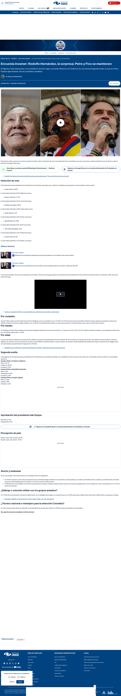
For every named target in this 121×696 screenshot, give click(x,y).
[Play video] (60, 123)
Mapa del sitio (57, 673)
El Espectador (31, 673)
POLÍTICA (21, 8)
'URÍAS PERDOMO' (56, 12)
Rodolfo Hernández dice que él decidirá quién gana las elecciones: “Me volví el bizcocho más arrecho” (37, 176)
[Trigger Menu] (2, 3)
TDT (55, 662)
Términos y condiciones (89, 668)
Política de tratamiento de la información (94, 662)
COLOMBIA (31, 8)
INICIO (47, 53)
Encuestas (20, 639)
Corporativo (87, 670)
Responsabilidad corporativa (91, 659)
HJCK (29, 668)
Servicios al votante (71, 53)
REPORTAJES (84, 8)
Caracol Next (31, 684)
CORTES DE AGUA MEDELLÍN (41, 12)
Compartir (114, 83)
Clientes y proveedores (60, 670)
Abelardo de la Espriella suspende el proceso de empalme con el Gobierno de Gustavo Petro (44, 255)
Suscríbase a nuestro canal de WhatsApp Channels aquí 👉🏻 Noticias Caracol (31, 169)
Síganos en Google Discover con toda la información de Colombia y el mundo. (92, 169)
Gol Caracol (31, 662)
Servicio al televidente (59, 657)
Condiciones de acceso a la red (91, 657)
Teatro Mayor (31, 676)
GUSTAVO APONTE (85, 12)
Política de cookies (88, 665)
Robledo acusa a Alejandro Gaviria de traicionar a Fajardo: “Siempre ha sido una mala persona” (35, 348)
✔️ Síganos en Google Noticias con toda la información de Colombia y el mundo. (62, 427)
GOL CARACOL (42, 8)
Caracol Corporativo (33, 681)
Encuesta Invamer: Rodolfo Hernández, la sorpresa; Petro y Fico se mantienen (51, 58)
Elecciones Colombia (24, 58)
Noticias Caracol (5, 58)
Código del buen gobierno (60, 665)
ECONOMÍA (73, 8)
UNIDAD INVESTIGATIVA (59, 8)
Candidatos (61, 53)
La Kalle (30, 665)
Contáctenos (57, 668)
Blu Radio (30, 659)
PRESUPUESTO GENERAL (70, 12)
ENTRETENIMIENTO (96, 8)
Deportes (22, 677)
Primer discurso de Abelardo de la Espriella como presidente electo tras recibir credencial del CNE (46, 266)
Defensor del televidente (60, 659)
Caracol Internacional (33, 679)
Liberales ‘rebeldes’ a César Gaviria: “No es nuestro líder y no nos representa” (29, 499)
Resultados (53, 53)
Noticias (13, 677)
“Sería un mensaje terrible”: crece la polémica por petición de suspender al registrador (32, 312)
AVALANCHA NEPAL (25, 12)
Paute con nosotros (59, 676)
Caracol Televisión (32, 657)
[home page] (60, 3)
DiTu (29, 670)
